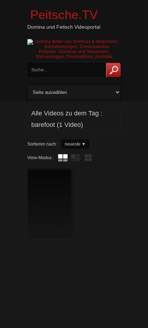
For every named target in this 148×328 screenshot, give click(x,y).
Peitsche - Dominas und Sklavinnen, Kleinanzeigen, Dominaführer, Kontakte (74, 54)
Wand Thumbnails (88, 157)
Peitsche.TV (64, 15)
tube (62, 157)
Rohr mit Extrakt (75, 157)
